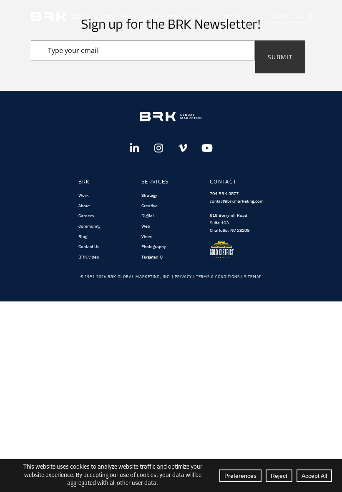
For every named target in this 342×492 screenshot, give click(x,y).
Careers (86, 215)
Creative (149, 205)
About (173, 17)
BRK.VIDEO (233, 17)
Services (128, 17)
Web (145, 226)
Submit (280, 57)
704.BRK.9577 (224, 193)
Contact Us (286, 17)
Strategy (149, 195)
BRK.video (88, 257)
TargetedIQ (151, 17)
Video (147, 236)
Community (194, 17)
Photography (153, 246)
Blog (214, 17)
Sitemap (253, 277)
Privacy (183, 277)
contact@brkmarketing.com (237, 201)
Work (109, 17)
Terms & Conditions (218, 277)
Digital (147, 215)
